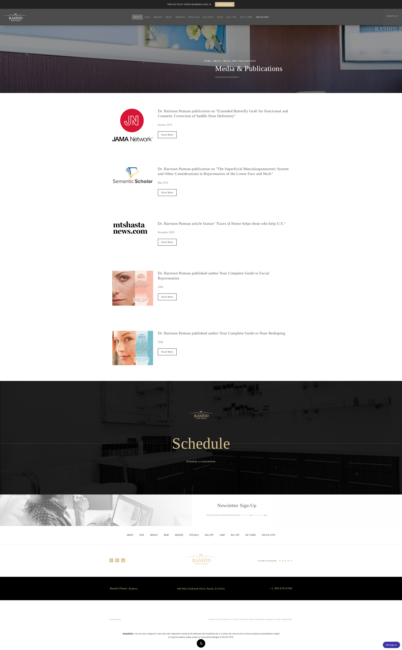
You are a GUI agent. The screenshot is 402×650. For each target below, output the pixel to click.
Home (207, 61)
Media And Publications (239, 61)
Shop (220, 17)
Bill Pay (232, 17)
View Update (224, 4)
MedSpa (180, 17)
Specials (194, 17)
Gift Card (246, 17)
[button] (201, 643)
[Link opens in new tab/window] (132, 125)
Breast (158, 17)
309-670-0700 (227, 637)
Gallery (208, 17)
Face (147, 17)
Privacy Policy (244, 515)
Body (169, 17)
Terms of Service (258, 515)
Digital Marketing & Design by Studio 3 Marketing (270, 619)
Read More (167, 134)
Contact (393, 16)
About (137, 17)
